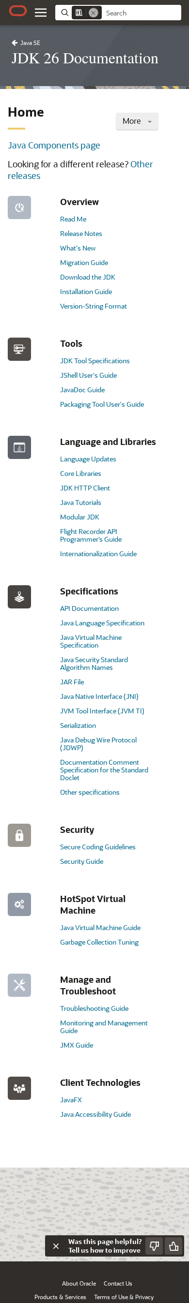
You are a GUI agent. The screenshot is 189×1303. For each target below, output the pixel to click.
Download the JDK (87, 276)
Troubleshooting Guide (94, 1008)
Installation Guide (86, 291)
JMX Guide (76, 1045)
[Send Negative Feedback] (154, 1246)
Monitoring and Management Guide (104, 1026)
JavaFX (71, 1099)
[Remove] (93, 12)
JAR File (72, 681)
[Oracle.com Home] (18, 10)
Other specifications (90, 792)
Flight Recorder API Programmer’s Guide (91, 535)
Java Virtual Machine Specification (91, 641)
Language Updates (88, 458)
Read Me (73, 218)
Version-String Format (93, 306)
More (133, 121)
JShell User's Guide (88, 375)
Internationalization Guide (98, 553)
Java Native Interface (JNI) (99, 696)
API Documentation (89, 608)
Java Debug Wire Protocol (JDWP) (98, 743)
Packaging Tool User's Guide (102, 404)
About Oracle (79, 1283)
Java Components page (54, 145)
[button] (40, 12)
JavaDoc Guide (82, 389)
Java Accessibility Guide (95, 1114)
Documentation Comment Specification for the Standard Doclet (104, 769)
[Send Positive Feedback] (173, 1246)
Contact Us (118, 1283)
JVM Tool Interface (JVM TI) (102, 710)
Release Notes (81, 233)
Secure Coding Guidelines (98, 846)
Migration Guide (84, 262)
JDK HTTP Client (85, 487)
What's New (77, 247)
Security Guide (81, 861)
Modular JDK (79, 516)
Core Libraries (80, 473)
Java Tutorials (80, 502)
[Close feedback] (55, 1246)
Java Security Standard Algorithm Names (94, 663)
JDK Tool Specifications (95, 360)
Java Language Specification (102, 622)
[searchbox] (141, 13)
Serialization (78, 725)
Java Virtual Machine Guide (100, 927)
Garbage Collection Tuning (99, 942)
